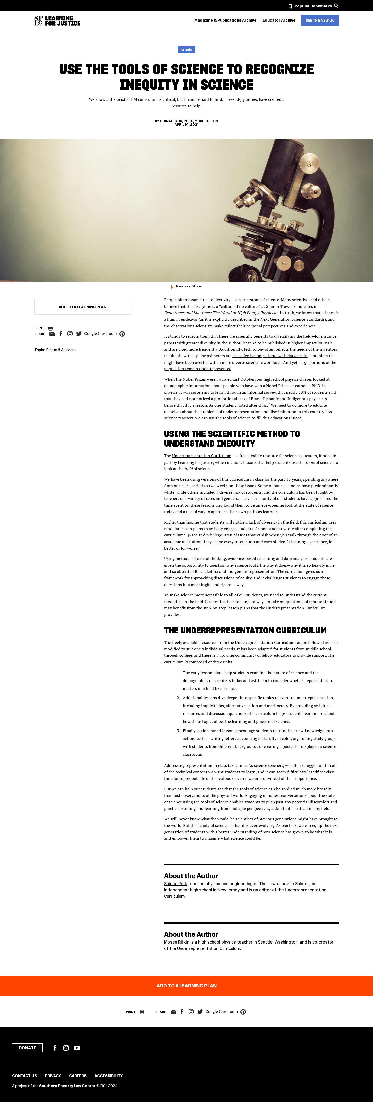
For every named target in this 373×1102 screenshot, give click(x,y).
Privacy (53, 1076)
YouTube (77, 1048)
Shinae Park (175, 884)
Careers (78, 1076)
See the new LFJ (320, 20)
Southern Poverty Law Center (67, 1086)
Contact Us (24, 1076)
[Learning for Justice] (62, 21)
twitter (79, 333)
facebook (61, 333)
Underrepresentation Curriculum (201, 455)
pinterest (122, 334)
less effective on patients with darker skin (270, 355)
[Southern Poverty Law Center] (38, 21)
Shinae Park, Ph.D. (176, 121)
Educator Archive (279, 20)
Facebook (55, 1048)
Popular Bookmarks (313, 6)
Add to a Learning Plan (82, 307)
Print (39, 328)
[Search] (336, 5)
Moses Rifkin (206, 121)
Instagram (70, 333)
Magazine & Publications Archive (225, 20)
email (52, 334)
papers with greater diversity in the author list (205, 343)
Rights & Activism (61, 350)
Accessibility (109, 1076)
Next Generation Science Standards (292, 319)
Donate (27, 1048)
